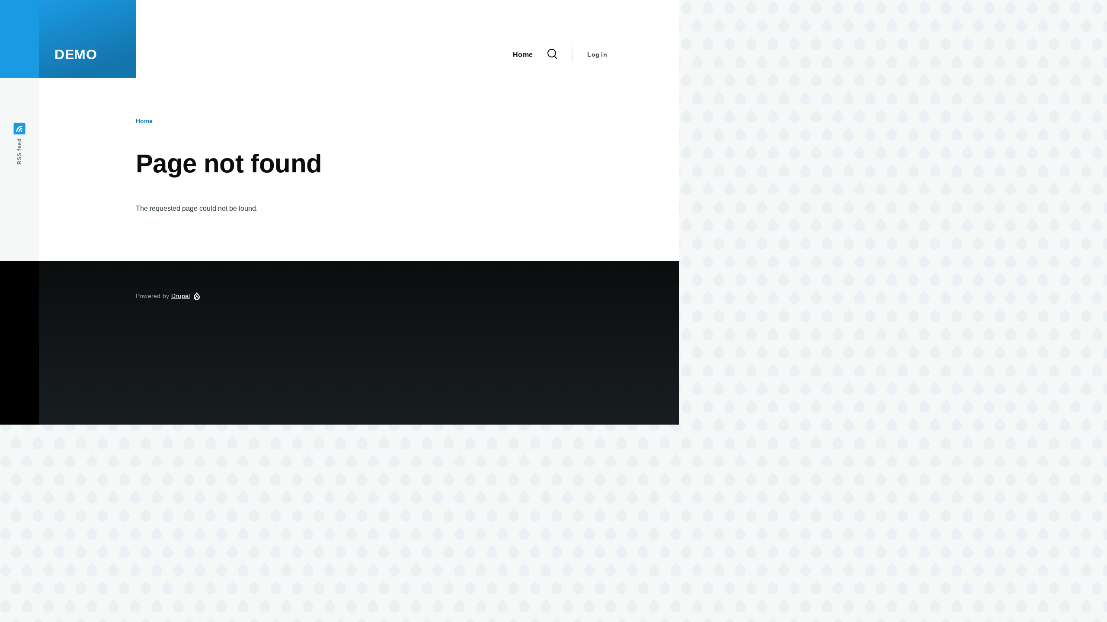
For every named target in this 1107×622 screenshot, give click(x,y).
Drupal (180, 295)
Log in (597, 54)
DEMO (75, 54)
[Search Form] (552, 54)
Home (144, 120)
